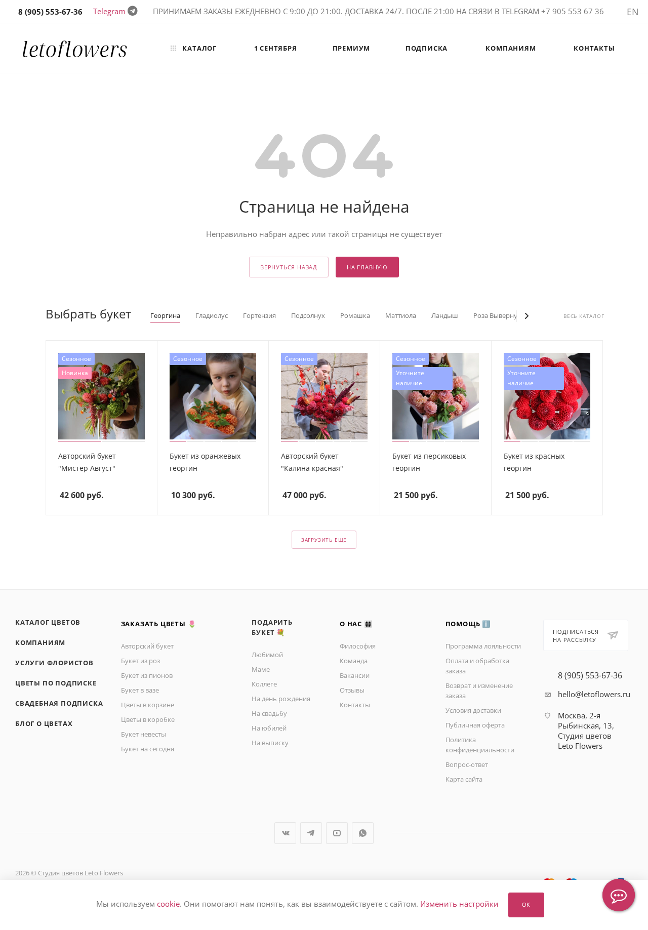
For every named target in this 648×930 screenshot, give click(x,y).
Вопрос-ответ (467, 764)
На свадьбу (269, 713)
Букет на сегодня (147, 748)
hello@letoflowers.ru (594, 694)
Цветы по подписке (56, 683)
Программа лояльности (483, 646)
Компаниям (40, 642)
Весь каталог (583, 316)
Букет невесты (143, 734)
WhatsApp (363, 833)
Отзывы (352, 690)
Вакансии (355, 675)
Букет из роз (140, 660)
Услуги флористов (54, 662)
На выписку (270, 742)
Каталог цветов (47, 622)
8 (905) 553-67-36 (590, 675)
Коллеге (264, 684)
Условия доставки (473, 710)
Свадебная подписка (59, 703)
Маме (261, 669)
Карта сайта (464, 779)
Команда (354, 660)
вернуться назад (288, 267)
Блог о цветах (43, 723)
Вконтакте (285, 833)
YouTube (337, 833)
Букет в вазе (140, 690)
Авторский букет (147, 646)
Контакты (355, 704)
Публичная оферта (475, 725)
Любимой (267, 654)
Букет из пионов (147, 675)
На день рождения (281, 698)
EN (633, 12)
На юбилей (269, 728)
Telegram (109, 11)
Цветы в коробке (148, 719)
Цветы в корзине (147, 704)
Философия (358, 646)
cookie (168, 904)
